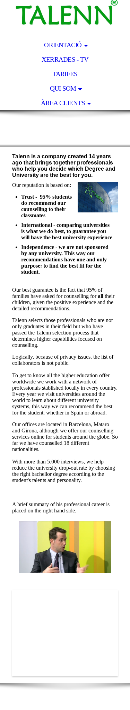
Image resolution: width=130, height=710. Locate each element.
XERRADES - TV (65, 59)
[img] (65, 19)
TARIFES (65, 74)
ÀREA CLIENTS (63, 103)
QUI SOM (63, 88)
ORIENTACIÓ (62, 45)
